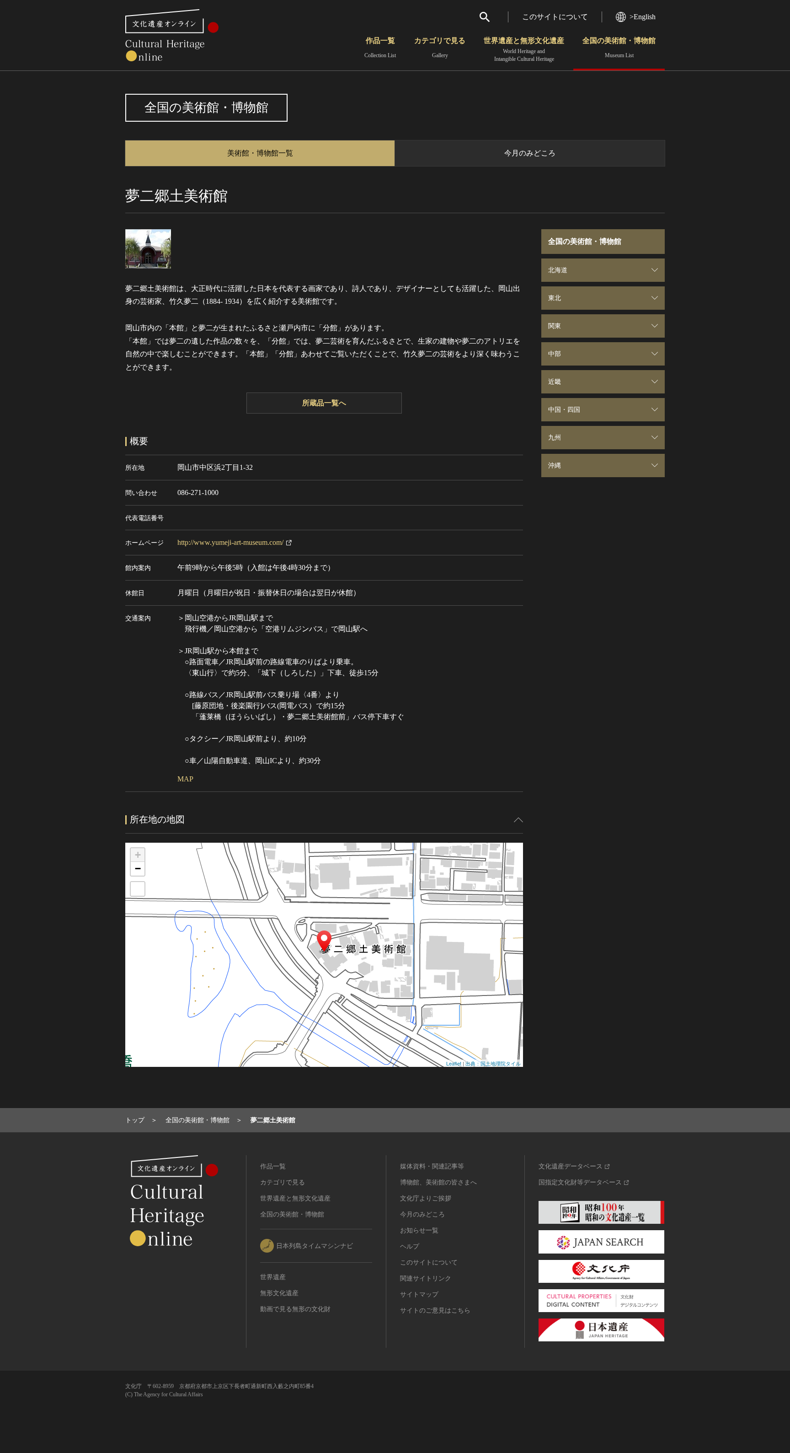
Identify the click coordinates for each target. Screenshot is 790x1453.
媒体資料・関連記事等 (432, 1166)
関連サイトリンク (425, 1278)
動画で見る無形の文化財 (295, 1309)
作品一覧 (380, 48)
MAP (185, 779)
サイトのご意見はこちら (435, 1310)
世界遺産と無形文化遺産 (524, 49)
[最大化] (137, 889)
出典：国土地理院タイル (493, 1063)
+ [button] (138, 855)
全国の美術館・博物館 (619, 48)
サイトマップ (419, 1294)
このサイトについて (555, 17)
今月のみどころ (529, 153)
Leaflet (453, 1063)
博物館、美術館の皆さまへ (438, 1182)
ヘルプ (409, 1246)
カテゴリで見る (439, 48)
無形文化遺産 (279, 1293)
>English (643, 17)
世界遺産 (273, 1277)
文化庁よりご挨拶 (425, 1198)
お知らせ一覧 (419, 1230)
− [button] (138, 868)
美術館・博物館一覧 (260, 153)
